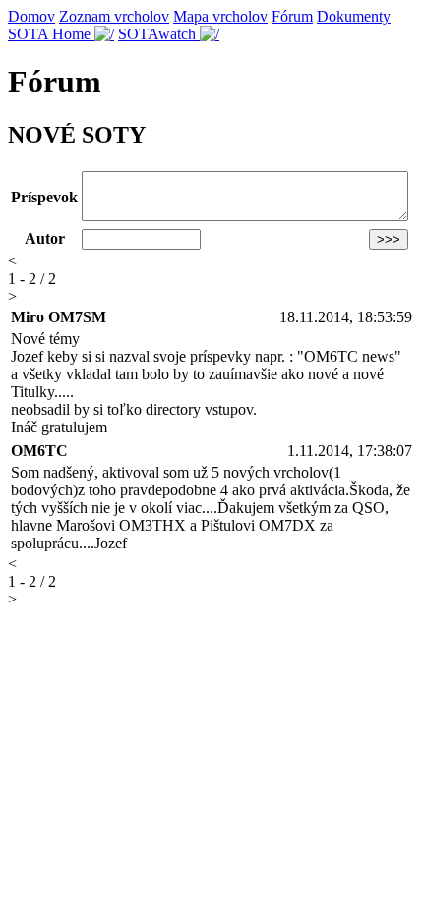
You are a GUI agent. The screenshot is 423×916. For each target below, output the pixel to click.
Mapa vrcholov (220, 16)
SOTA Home (51, 34)
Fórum (292, 16)
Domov (31, 16)
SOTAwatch (159, 34)
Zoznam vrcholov (114, 16)
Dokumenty (354, 16)
